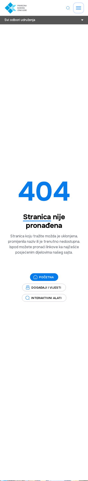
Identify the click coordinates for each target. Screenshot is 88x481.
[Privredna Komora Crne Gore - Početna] (16, 8)
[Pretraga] (68, 8)
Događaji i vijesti (46, 288)
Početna (46, 277)
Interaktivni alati (46, 298)
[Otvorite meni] (78, 8)
